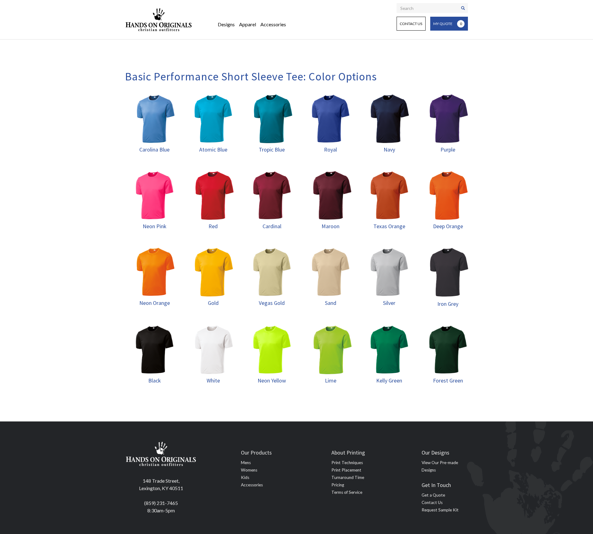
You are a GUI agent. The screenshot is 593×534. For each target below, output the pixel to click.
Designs (226, 24)
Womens (249, 470)
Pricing (337, 484)
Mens (246, 462)
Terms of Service (346, 492)
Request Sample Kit (440, 509)
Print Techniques (347, 462)
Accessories (273, 24)
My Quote (447, 23)
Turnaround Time (347, 477)
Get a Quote (433, 495)
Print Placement (346, 470)
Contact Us (411, 23)
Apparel (247, 24)
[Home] (158, 20)
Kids (245, 477)
